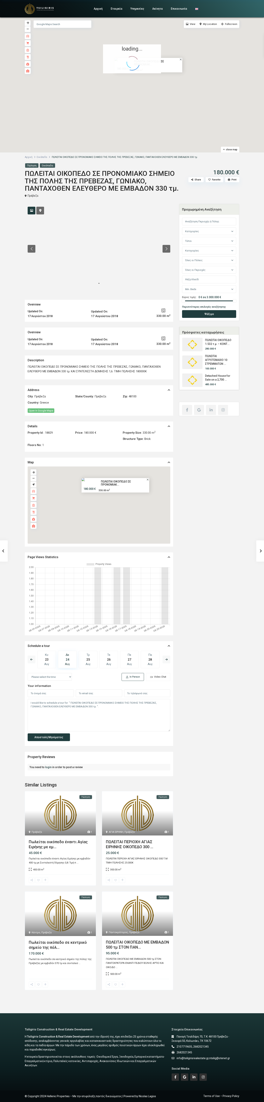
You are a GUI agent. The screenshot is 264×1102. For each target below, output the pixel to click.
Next (166, 659)
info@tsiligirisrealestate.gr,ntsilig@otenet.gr (203, 1058)
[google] (199, 410)
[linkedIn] (211, 410)
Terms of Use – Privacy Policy (221, 1096)
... (77, 862)
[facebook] (187, 410)
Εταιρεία (116, 8)
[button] (134, 81)
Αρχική (98, 8)
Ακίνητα (157, 8)
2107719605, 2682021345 (193, 1046)
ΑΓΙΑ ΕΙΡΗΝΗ (116, 831)
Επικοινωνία (179, 8)
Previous (31, 659)
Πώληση (32, 165)
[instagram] (223, 410)
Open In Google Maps (41, 410)
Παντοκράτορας (118, 932)
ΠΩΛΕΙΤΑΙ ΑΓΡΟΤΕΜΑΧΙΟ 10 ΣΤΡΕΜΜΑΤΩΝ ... (216, 360)
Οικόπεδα (42, 157)
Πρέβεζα (33, 195)
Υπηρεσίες (137, 8)
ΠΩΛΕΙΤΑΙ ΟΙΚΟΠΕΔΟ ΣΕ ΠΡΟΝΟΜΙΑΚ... (116, 483)
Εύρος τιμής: (189, 297)
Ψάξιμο (209, 314)
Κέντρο (36, 932)
